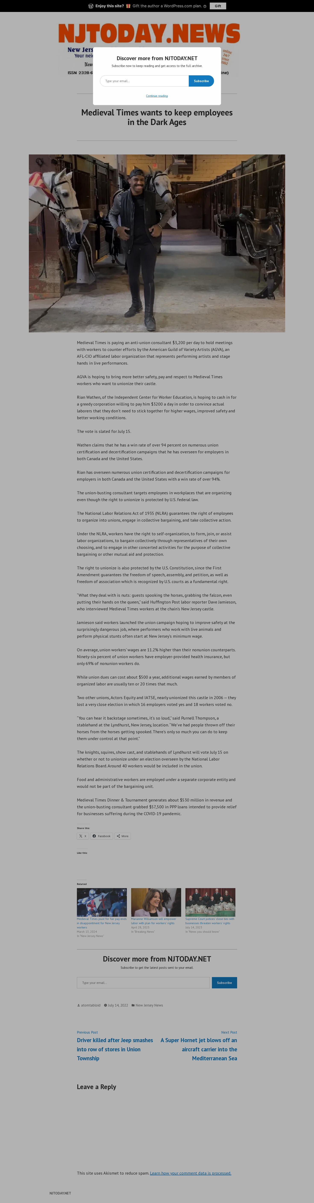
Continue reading (157, 96)
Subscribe (201, 81)
